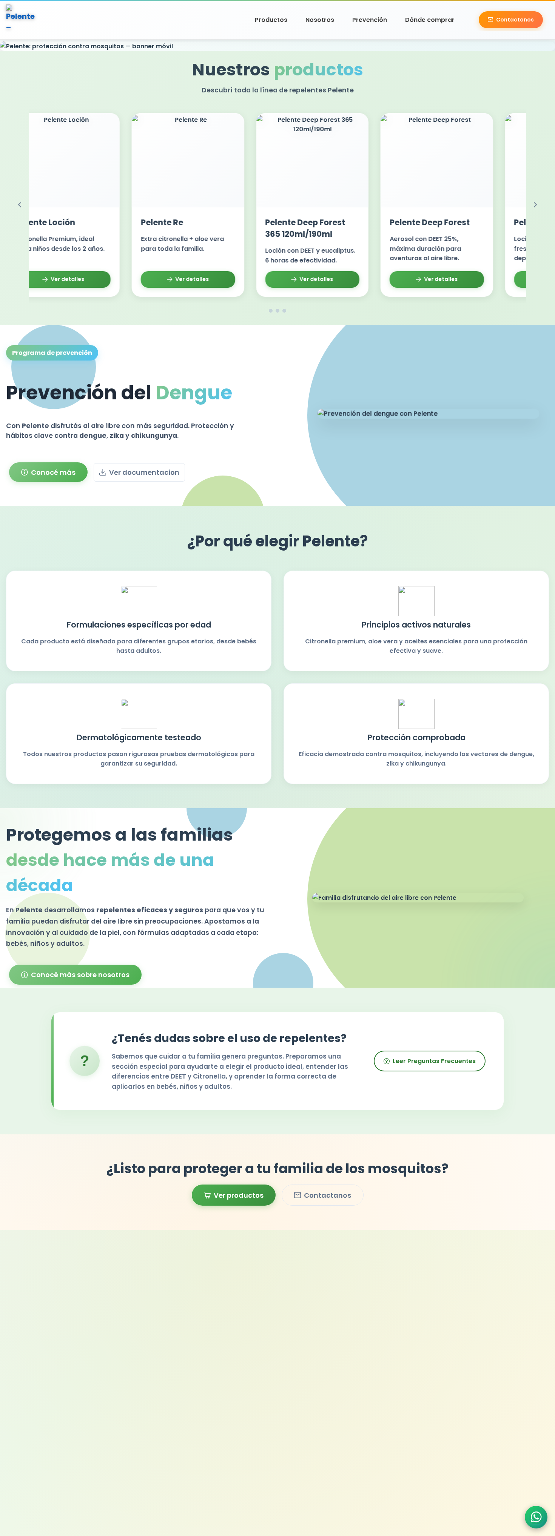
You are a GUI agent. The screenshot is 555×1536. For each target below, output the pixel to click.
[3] (284, 311)
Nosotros (319, 19)
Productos (271, 19)
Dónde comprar (430, 19)
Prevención (369, 19)
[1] (271, 311)
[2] (277, 311)
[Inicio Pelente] (21, 20)
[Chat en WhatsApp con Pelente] (536, 1517)
